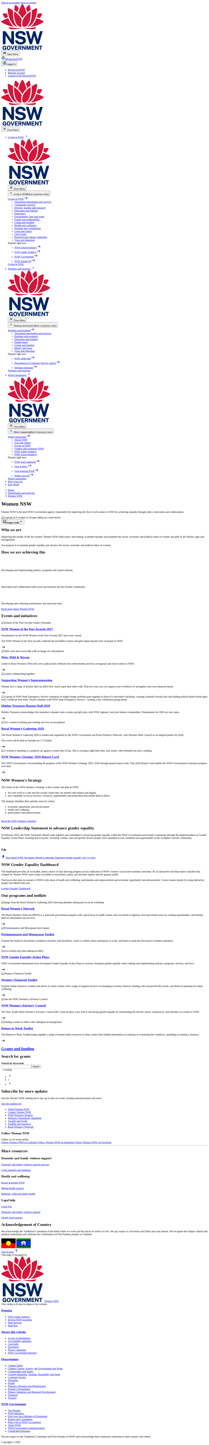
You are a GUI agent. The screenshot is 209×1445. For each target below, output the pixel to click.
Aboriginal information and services (32, 202)
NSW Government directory (22, 1353)
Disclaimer (13, 1347)
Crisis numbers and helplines (16, 1170)
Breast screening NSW (13, 1182)
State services (15, 1322)
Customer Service (17, 1377)
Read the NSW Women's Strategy (18, 821)
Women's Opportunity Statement (24, 1118)
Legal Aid (6, 1206)
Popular (6, 1310)
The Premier (14, 1410)
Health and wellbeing (25, 225)
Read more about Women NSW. (18, 609)
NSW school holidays (25, 454)
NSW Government (13, 1404)
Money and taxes (23, 348)
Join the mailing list (11, 1103)
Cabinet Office (15, 1365)
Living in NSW (18, 199)
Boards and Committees (20, 1419)
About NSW (20, 439)
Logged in (11, 64)
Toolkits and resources (19, 1124)
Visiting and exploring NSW (29, 448)
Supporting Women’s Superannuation (26, 680)
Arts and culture (22, 442)
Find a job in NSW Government (24, 1422)
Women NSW (51, 1301)
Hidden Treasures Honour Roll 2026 (25, 705)
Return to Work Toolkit (17, 1028)
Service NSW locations (20, 1319)
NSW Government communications (26, 1428)
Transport (13, 1395)
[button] (10, 1076)
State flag (12, 1325)
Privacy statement (17, 1350)
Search (36, 1066)
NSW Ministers (16, 1413)
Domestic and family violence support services (25, 1164)
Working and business (21, 330)
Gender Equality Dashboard (15, 888)
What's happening (19, 436)
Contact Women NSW (19, 1112)
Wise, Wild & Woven (15, 657)
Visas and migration (24, 240)
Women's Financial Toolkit (19, 980)
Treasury (12, 1398)
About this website (13, 1332)
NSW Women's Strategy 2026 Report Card (30, 757)
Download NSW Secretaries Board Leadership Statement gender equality (48, 857)
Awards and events (17, 1121)
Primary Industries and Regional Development (32, 1392)
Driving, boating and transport (29, 207)
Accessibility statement (19, 1341)
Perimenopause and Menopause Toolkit (27, 934)
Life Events (20, 234)
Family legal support (11, 1217)
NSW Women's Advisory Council (23, 1005)
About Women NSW (19, 1109)
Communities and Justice (20, 1371)
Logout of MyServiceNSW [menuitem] (22, 75)
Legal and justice (23, 231)
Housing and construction (27, 228)
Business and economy (26, 336)
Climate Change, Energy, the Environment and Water (35, 1368)
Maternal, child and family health (18, 1193)
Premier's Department (19, 1389)
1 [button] (8, 1079)
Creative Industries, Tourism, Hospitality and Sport (34, 1374)
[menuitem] (16, 70)
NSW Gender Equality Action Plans (25, 957)
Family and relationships (27, 219)
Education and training (26, 210)
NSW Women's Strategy (20, 1115)
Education (13, 1380)
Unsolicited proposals (19, 1431)
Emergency (20, 213)
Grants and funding (24, 222)
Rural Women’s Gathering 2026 (22, 728)
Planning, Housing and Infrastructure (27, 1386)
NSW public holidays (25, 451)
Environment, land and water (29, 216)
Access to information (19, 1338)
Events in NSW (22, 445)
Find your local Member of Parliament (27, 1416)
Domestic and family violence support (20, 1212)
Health (11, 1383)
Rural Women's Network (18, 908)
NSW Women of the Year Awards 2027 (27, 629)
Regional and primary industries (30, 237)
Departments (9, 1359)
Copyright (13, 1344)
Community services (24, 204)
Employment (21, 342)
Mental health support (12, 1188)
